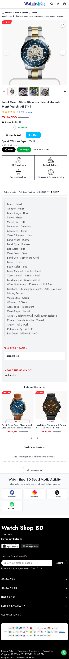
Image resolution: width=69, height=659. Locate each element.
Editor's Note (10, 192)
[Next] (37, 437)
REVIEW (55, 192)
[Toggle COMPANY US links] (66, 579)
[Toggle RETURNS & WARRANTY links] (66, 606)
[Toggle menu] (5, 4)
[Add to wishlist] (62, 24)
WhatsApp (24, 149)
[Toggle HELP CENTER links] (66, 597)
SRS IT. (32, 657)
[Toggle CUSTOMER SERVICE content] (66, 616)
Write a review (35, 470)
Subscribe (60, 562)
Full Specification (27, 192)
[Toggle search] (52, 4)
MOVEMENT (43, 192)
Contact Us (48, 651)
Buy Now (33, 135)
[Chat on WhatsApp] (63, 652)
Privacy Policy (7, 651)
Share (10, 149)
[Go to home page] (34, 4)
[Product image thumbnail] (12, 91)
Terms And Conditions (28, 651)
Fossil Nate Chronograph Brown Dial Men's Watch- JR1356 (43, 426)
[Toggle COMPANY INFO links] (66, 588)
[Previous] (31, 437)
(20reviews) (26, 112)
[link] (44, 407)
